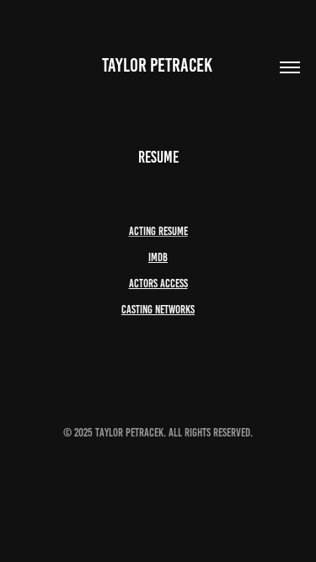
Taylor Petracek (158, 65)
